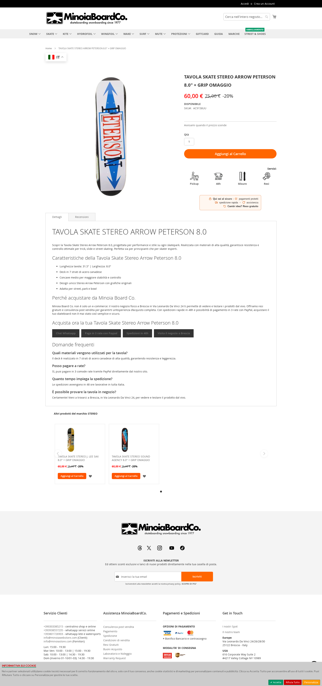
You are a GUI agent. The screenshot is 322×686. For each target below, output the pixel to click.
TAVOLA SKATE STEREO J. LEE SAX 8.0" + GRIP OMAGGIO (78, 458)
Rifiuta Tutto (293, 682)
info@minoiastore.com (58, 641)
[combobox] (246, 17)
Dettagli (57, 217)
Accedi (245, 3)
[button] (90, 476)
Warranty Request (114, 658)
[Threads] (140, 549)
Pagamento (110, 631)
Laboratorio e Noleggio (117, 653)
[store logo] (86, 18)
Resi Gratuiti (111, 644)
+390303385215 (53, 626)
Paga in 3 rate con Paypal (101, 333)
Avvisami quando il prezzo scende (205, 125)
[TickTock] (182, 549)
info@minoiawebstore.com (60, 637)
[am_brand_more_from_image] (80, 440)
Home (48, 48)
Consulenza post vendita (118, 627)
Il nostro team (231, 632)
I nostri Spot (230, 626)
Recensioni (82, 217)
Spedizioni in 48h (137, 333)
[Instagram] (160, 549)
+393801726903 (53, 634)
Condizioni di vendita (116, 640)
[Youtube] (172, 549)
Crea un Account (264, 3)
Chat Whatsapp (66, 333)
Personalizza (311, 682)
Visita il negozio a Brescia (174, 333)
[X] (149, 549)
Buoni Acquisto (112, 649)
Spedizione (110, 636)
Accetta (276, 682)
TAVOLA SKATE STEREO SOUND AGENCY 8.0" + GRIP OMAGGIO (131, 458)
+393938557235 (53, 630)
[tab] (57, 217)
